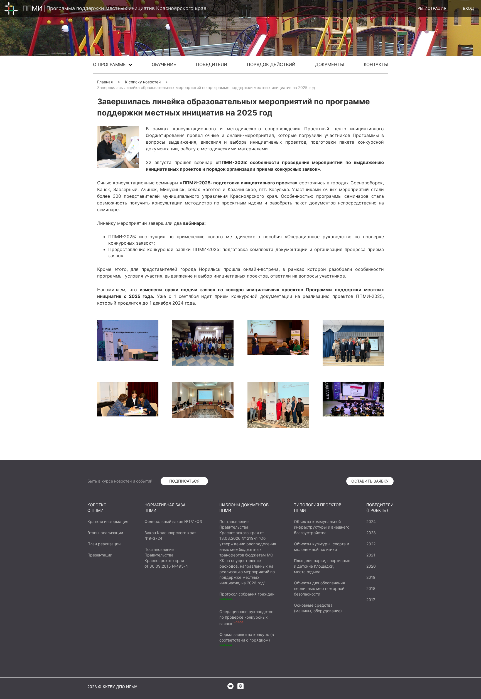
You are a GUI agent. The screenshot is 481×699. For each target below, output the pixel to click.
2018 (371, 588)
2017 (370, 599)
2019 (371, 577)
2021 (370, 555)
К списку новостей (143, 81)
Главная (105, 81)
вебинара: (194, 223)
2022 (371, 543)
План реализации (104, 543)
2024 (371, 521)
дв (176, 223)
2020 (371, 566)
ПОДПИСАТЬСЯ (184, 481)
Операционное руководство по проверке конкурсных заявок (246, 617)
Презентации (99, 555)
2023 (371, 532)
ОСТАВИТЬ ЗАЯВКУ (370, 481)
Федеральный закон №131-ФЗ (173, 521)
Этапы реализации (105, 532)
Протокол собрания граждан (246, 594)
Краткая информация (107, 521)
